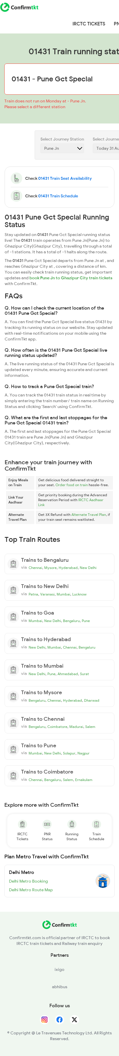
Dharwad (91, 701)
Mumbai (63, 594)
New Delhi (88, 568)
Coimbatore (57, 727)
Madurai (76, 727)
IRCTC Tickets (88, 24)
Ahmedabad (67, 674)
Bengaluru (71, 621)
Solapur (69, 753)
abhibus (59, 986)
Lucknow (79, 594)
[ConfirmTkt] (59, 927)
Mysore (50, 568)
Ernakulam (83, 780)
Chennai (35, 568)
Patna (33, 594)
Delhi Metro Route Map (31, 890)
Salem (90, 727)
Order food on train (71, 485)
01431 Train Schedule (58, 196)
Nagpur (83, 753)
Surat (84, 674)
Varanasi (47, 594)
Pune (86, 621)
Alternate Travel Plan (88, 515)
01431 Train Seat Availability (65, 178)
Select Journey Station (62, 139)
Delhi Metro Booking (28, 881)
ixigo (59, 969)
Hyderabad (68, 568)
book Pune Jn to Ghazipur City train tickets (70, 278)
